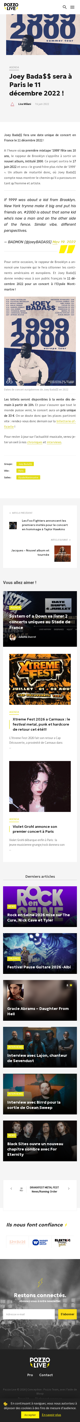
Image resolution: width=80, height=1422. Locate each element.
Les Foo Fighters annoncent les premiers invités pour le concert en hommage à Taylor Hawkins (45, 525)
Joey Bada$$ (25, 463)
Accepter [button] (30, 1415)
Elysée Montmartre (28, 477)
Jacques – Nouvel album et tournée (30, 552)
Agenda (14, 67)
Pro (30, 1375)
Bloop (40, 1393)
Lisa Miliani (24, 104)
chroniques (34, 442)
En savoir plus (51, 1415)
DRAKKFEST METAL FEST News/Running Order (39, 1189)
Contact (46, 1375)
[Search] (64, 7)
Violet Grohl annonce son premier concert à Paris (35, 829)
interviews (54, 442)
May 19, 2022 (64, 242)
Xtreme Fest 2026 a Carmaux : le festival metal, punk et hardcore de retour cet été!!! (41, 724)
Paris (20, 470)
